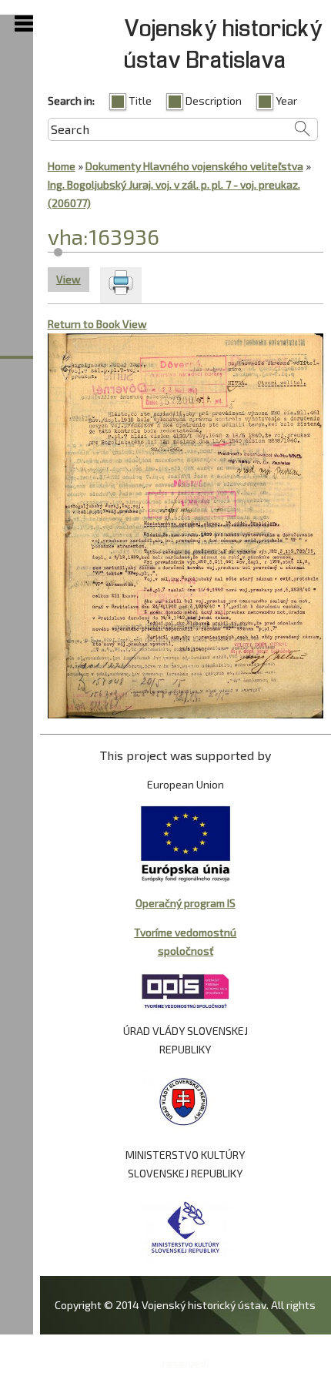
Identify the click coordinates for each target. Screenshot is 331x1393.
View (72, 279)
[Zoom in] (61, 346)
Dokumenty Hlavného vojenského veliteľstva (194, 165)
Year (286, 100)
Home (61, 165)
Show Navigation (24, 24)
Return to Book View (97, 323)
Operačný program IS (185, 902)
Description (214, 100)
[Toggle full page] (142, 346)
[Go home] (115, 346)
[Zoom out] (88, 346)
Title (140, 100)
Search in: (71, 100)
